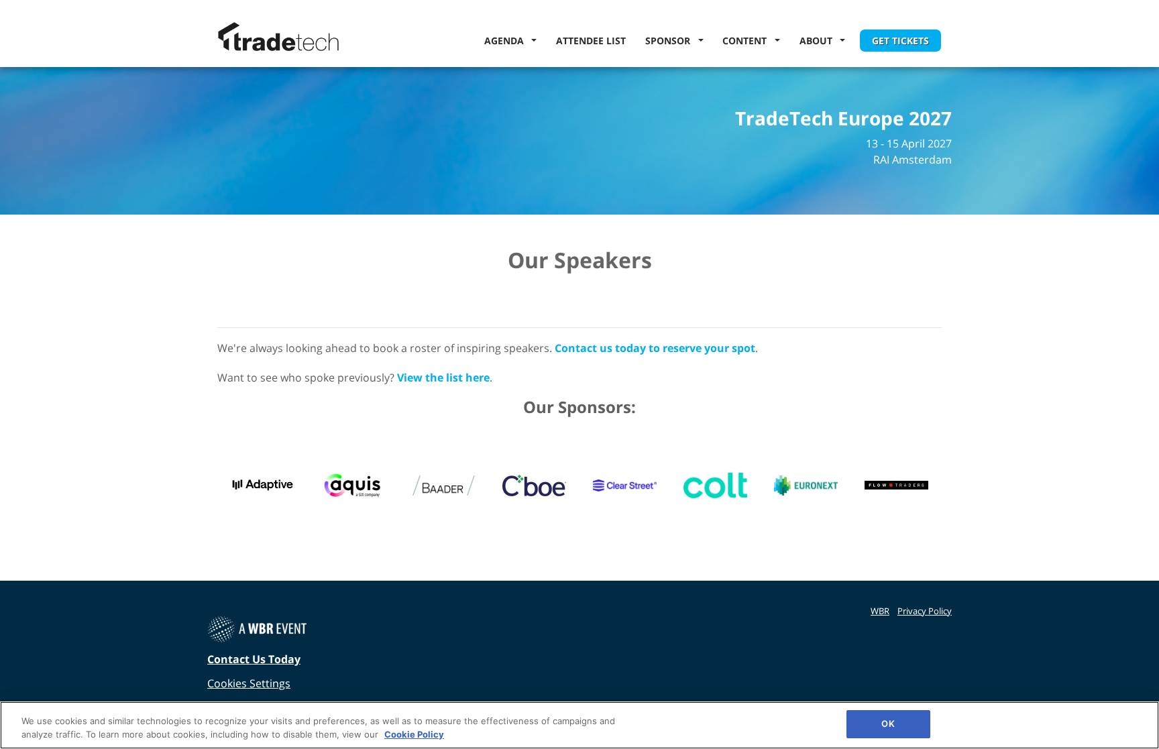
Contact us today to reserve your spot (655, 348)
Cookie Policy (414, 734)
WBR (880, 611)
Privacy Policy (924, 611)
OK (887, 723)
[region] (579, 725)
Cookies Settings (248, 683)
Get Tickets (900, 40)
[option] (262, 485)
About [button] (818, 40)
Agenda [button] (506, 40)
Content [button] (747, 40)
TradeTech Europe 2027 (843, 118)
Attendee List (591, 40)
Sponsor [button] (670, 40)
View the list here (443, 377)
